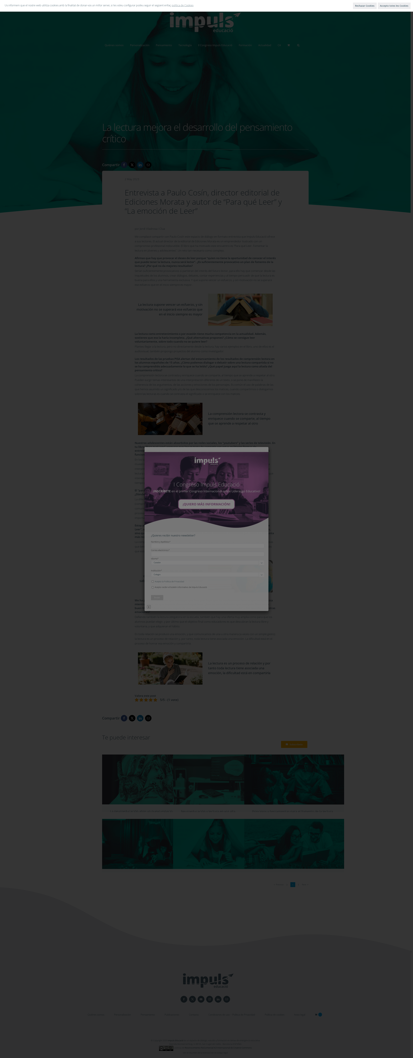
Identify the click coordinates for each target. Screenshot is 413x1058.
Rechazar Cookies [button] (364, 5)
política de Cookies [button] (182, 5)
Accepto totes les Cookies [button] (394, 5)
